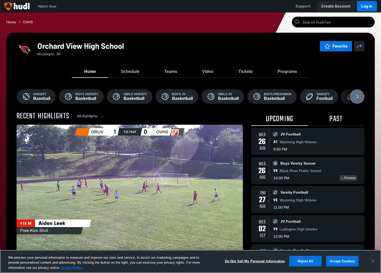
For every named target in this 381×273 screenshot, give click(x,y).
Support (303, 6)
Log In (366, 6)
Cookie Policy (71, 268)
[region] (190, 261)
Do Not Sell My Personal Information (255, 261)
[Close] (372, 261)
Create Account (335, 6)
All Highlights (87, 116)
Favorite (340, 46)
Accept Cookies (342, 261)
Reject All (305, 261)
